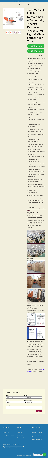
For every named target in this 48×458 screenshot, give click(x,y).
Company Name (28, 400)
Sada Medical (21, 455)
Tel (7, 400)
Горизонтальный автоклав (36, 432)
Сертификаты (20, 432)
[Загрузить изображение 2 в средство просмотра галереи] (11, 32)
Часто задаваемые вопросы (8, 435)
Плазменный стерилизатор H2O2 (37, 436)
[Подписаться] (22, 447)
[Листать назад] (4, 32)
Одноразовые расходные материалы (36, 440)
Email (26, 395)
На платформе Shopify (27, 455)
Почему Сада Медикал (22, 437)
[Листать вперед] (22, 32)
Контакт (4, 437)
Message (8, 404)
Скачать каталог (20, 435)
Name (8, 395)
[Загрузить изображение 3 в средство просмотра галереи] (15, 32)
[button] (2, 4)
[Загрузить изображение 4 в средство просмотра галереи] (19, 32)
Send (39, 411)
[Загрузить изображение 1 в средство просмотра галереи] (7, 32)
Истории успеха (6, 432)
